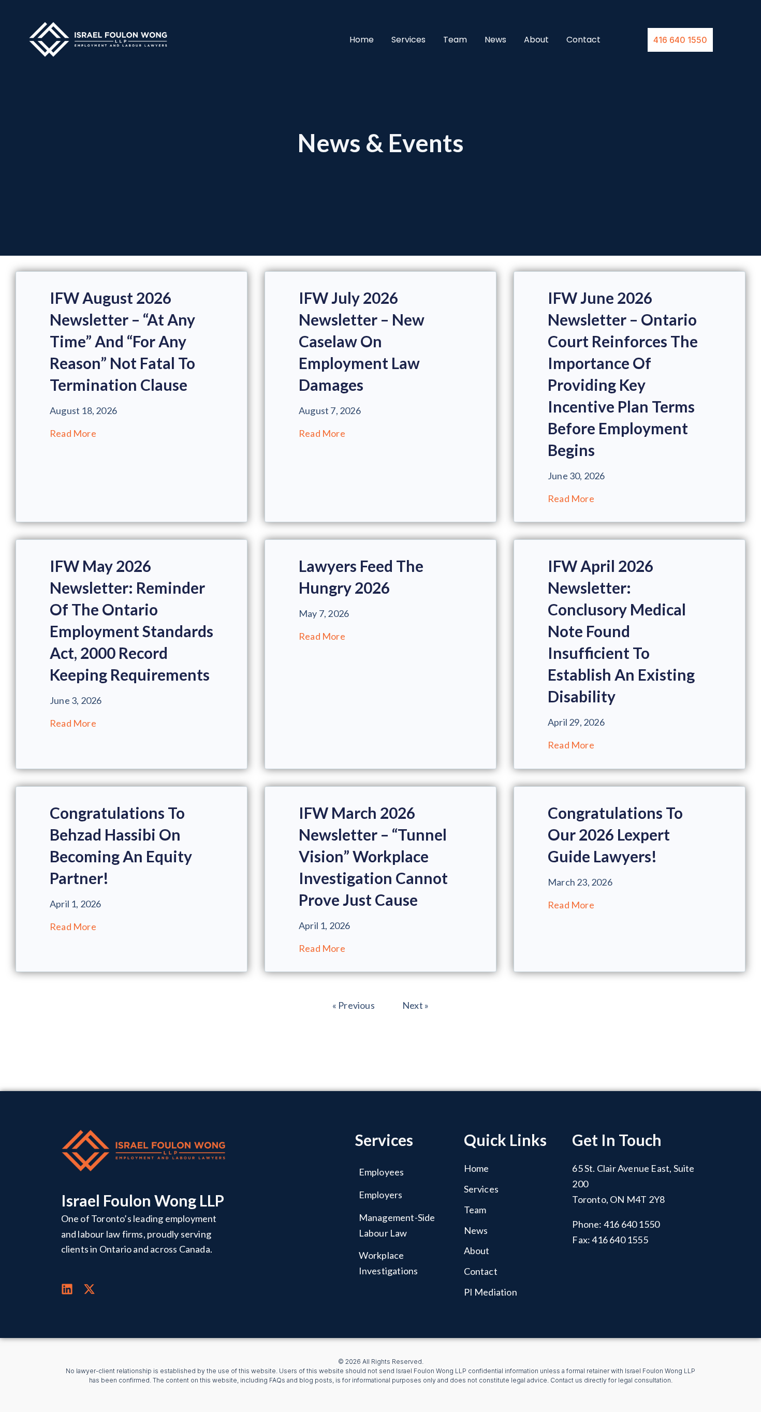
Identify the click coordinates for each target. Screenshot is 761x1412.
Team (455, 40)
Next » (415, 1005)
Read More (73, 433)
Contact (583, 40)
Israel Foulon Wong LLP (142, 1200)
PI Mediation (490, 1292)
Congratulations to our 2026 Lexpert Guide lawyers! (615, 834)
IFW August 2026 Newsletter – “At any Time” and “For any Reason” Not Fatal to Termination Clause (122, 341)
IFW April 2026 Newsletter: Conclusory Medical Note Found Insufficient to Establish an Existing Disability (621, 630)
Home (361, 40)
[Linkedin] (67, 1289)
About (536, 40)
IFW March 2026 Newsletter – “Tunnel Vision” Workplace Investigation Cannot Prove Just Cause (373, 856)
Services (408, 40)
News (495, 40)
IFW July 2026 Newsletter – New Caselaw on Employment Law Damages (362, 341)
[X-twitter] (89, 1289)
